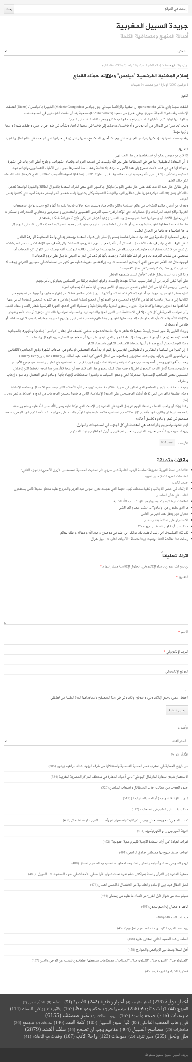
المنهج (178, 1009)
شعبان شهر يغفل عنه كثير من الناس (164, 514)
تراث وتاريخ (147, 1009)
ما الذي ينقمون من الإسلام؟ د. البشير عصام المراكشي (153, 508)
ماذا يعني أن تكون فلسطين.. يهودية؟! (163, 526)
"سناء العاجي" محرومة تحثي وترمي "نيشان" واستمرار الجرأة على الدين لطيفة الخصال (129, 820)
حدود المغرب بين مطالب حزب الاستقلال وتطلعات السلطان (148, 788)
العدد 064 (167, 442)
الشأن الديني (34, 1002)
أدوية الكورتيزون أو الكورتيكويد (166, 831)
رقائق (54, 1009)
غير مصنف (169, 65)
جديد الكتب (180, 482)
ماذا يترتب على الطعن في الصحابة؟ (164, 809)
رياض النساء (27, 1009)
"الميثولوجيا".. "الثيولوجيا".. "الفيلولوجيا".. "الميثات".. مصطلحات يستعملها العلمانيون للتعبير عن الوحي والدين (114, 960)
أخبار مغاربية (138, 1002)
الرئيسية (183, 65)
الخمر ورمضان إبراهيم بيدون (168, 907)
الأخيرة (75, 1002)
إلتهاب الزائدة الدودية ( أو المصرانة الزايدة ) (159, 798)
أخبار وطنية (106, 1002)
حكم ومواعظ (82, 1009)
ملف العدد (45, 1029)
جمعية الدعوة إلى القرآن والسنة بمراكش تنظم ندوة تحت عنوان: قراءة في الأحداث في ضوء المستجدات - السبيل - (112, 874)
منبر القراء (140, 1036)
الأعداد (183, 728)
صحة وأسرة (137, 1016)
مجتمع (24, 1023)
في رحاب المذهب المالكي (160, 1023)
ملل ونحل (171, 1036)
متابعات (44, 1023)
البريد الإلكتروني (176, 651)
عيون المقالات (104, 1016)
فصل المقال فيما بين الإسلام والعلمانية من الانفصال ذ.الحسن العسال (143, 885)
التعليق (182, 577)
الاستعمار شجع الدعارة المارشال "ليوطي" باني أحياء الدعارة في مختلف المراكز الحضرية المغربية (123, 777)
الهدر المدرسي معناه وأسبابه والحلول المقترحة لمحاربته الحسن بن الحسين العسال (134, 863)
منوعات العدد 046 (176, 917)
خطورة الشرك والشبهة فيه (170, 971)
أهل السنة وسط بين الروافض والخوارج (162, 950)
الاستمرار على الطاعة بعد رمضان (166, 520)
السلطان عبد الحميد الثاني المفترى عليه (162, 939)
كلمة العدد (69, 1023)
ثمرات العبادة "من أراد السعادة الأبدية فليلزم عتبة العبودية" (149, 842)
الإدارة (164, 85)
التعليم (54, 1002)
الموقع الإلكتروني (176, 671)
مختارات (177, 1030)
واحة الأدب (81, 1036)
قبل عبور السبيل (108, 1023)
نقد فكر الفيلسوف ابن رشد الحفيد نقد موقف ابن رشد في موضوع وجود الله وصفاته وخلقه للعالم (124, 533)
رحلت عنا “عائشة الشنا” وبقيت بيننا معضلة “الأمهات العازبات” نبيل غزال (139, 539)
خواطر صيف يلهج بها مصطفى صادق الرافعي (157, 852)
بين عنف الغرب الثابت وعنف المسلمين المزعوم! (156, 928)
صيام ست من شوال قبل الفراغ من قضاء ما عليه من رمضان (148, 896)
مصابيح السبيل (142, 1030)
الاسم (183, 632)
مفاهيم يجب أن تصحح (93, 1030)
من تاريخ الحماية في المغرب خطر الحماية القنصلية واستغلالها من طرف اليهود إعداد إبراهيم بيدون (122, 766)
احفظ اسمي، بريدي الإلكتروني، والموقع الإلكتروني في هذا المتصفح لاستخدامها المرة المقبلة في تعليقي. (119, 697)
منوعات (113, 1036)
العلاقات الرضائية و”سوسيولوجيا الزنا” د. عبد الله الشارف (150, 501)
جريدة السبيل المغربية (152, 26)
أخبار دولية (170, 1002)
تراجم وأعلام (114, 1009)
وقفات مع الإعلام (43, 1036)
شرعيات (172, 1016)
